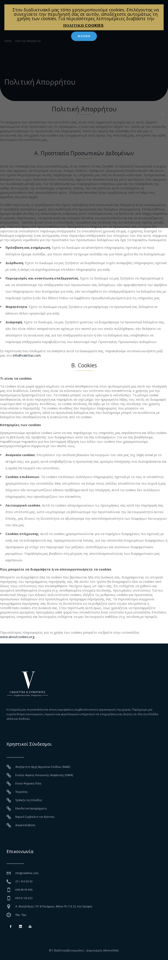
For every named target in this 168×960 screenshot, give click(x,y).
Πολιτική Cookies (83, 25)
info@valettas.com (27, 355)
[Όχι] (162, 114)
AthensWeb (111, 950)
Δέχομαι (84, 36)
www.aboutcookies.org (17, 637)
